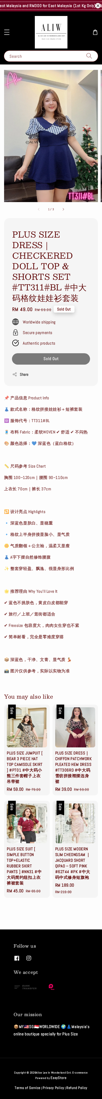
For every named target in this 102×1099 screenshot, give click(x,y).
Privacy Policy (53, 1087)
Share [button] (24, 374)
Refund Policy (76, 1087)
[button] (7, 32)
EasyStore (58, 1077)
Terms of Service (28, 1087)
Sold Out (51, 358)
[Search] (89, 56)
